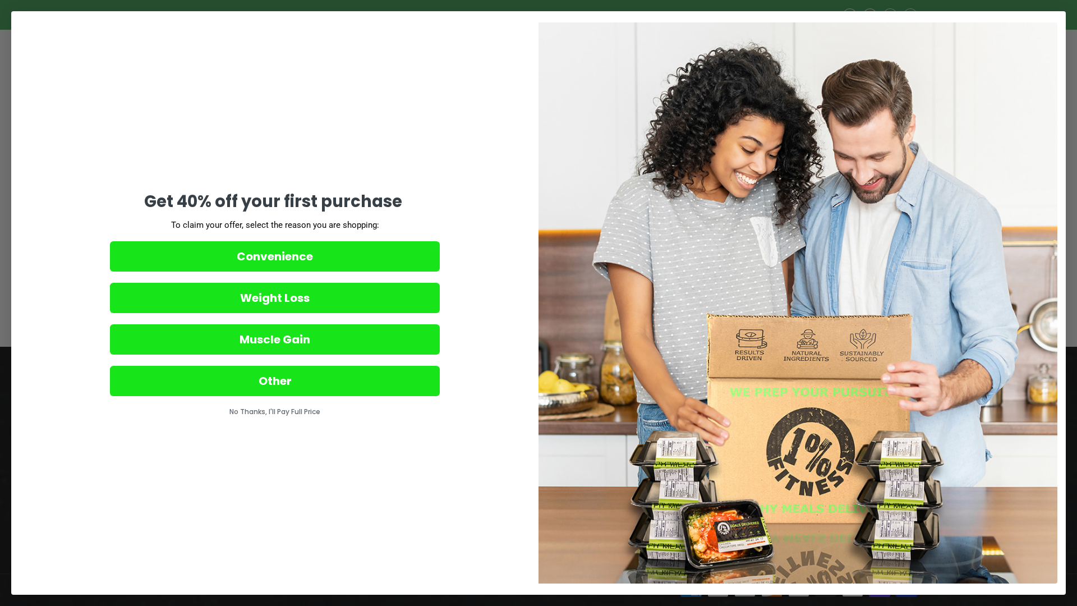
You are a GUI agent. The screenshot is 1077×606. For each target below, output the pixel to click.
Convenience (275, 256)
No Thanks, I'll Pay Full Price (274, 411)
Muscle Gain (275, 339)
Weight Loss (275, 298)
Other (275, 381)
